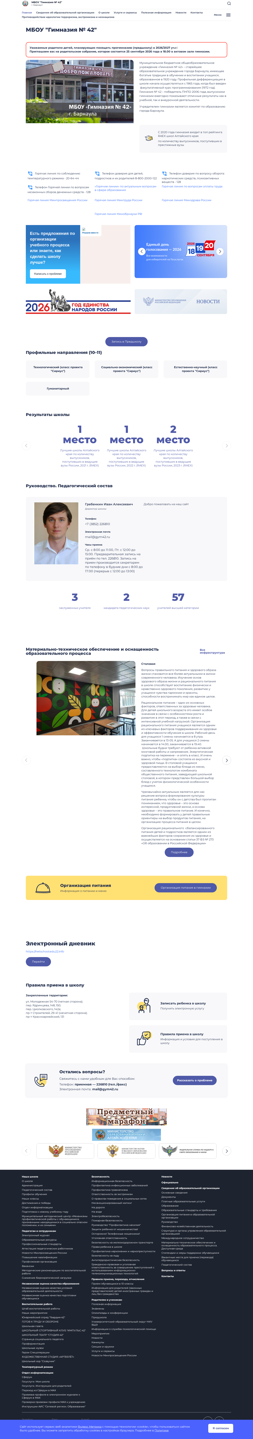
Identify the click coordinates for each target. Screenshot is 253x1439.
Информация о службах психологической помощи (124, 1329)
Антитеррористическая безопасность (116, 1260)
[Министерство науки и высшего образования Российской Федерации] (126, 1150)
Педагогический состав (37, 1189)
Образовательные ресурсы (39, 1239)
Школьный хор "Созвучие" (38, 1361)
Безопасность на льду (105, 1255)
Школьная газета (32, 1326)
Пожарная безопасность (107, 1220)
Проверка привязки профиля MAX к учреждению (53, 1402)
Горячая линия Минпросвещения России (57, 200)
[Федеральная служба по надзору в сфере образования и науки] (187, 1150)
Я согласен (221, 1428)
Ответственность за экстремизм (112, 1194)
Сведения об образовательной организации (65, 12)
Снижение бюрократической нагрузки (46, 1277)
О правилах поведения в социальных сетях (119, 1198)
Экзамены (98, 1308)
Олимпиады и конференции (110, 1312)
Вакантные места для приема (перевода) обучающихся (187, 1259)
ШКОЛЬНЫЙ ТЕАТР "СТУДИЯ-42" (43, 1334)
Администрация (32, 1185)
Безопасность (100, 1176)
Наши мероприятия (34, 1312)
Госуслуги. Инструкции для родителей (46, 1385)
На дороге (98, 1207)
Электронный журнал (36, 1235)
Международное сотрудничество (182, 1238)
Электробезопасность (105, 1216)
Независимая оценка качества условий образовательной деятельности (47, 1289)
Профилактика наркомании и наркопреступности (123, 1251)
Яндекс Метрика (90, 1426)
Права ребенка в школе (107, 1246)
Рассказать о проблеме (194, 1080)
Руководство (169, 1221)
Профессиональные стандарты (41, 1244)
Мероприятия (100, 1333)
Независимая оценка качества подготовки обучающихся (49, 1297)
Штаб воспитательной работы (41, 1308)
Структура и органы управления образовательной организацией (193, 1232)
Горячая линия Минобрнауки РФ (118, 214)
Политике (162, 1430)
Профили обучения (34, 1194)
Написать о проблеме (48, 273)
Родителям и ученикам (107, 1299)
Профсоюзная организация (39, 1261)
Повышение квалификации (39, 1257)
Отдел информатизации (37, 1207)
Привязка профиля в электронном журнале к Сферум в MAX (51, 1396)
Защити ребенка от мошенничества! (115, 1229)
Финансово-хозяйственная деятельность (187, 1226)
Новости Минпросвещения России (44, 1252)
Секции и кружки (103, 1346)
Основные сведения (174, 1192)
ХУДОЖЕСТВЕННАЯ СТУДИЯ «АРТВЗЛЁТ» (48, 1356)
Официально (169, 1182)
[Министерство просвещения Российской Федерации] (65, 1150)
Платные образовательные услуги (183, 1201)
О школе (104, 12)
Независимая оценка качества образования (50, 1283)
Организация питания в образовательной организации (188, 1216)
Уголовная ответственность (109, 1238)
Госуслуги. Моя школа (36, 1381)
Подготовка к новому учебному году (45, 1211)
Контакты (197, 12)
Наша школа (30, 1176)
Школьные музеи (33, 1348)
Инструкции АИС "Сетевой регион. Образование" (54, 1406)
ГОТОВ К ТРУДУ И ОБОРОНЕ (40, 1321)
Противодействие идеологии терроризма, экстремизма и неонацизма (68, 17)
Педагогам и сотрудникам (39, 1231)
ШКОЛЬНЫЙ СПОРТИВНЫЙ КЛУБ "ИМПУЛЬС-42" (54, 1330)
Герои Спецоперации (36, 1352)
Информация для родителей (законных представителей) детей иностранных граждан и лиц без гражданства (122, 1291)
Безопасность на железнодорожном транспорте (122, 1242)
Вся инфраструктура (212, 651)
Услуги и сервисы (125, 12)
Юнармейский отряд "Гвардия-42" (43, 1317)
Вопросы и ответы (173, 1270)
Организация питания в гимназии (186, 887)
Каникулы (98, 1342)
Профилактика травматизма (110, 1189)
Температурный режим (37, 1367)
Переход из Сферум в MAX (39, 1390)
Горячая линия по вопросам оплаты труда (192, 186)
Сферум (27, 1377)
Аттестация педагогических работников (47, 1248)
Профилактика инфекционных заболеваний (120, 1185)
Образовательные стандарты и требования (189, 1210)
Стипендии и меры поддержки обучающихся (190, 1252)
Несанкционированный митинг (112, 1203)
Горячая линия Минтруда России (118, 200)
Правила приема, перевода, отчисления (118, 1279)
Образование (170, 1205)
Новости (181, 12)
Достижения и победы (36, 1203)
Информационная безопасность (112, 1181)
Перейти (38, 961)
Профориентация (33, 1343)
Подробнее (179, 852)
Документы (168, 1196)
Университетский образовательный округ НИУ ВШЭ (122, 1323)
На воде (97, 1211)
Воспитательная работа (37, 1304)
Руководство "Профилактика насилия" (116, 1225)
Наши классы (30, 1198)
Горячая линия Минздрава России (186, 200)
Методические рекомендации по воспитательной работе (54, 1272)
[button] (229, 3)
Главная (27, 12)
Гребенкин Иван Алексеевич (109, 504)
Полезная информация (156, 12)
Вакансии (28, 1266)
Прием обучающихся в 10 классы (112, 1283)
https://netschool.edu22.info (45, 951)
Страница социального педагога (43, 1339)
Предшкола (99, 1317)
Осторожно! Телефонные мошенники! (116, 1233)
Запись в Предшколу (126, 341)
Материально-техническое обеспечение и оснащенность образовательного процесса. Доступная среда (189, 1245)
